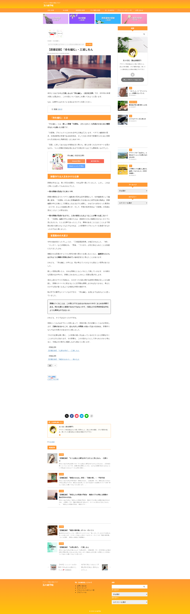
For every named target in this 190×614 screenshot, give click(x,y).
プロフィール (81, 592)
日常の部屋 (51, 10)
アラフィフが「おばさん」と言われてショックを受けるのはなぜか (138, 155)
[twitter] (67, 416)
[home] (60, 435)
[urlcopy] (92, 416)
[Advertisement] (79, 396)
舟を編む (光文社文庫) (75, 155)
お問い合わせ (139, 10)
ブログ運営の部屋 (95, 10)
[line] (87, 416)
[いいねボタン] (50, 365)
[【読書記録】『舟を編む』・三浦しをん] (82, 416)
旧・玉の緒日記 (109, 10)
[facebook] (72, 416)
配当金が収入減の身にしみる (138, 105)
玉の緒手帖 (48, 5)
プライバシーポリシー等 (124, 10)
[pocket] (77, 416)
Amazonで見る (76, 161)
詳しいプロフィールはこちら (133, 80)
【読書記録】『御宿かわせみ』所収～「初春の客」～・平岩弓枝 (82, 478)
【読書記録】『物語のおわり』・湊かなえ (63, 359)
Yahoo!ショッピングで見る (76, 166)
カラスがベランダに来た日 (137, 119)
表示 (60, 109)
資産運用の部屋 (80, 10)
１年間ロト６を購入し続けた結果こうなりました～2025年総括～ (138, 171)
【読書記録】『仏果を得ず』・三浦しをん (63, 351)
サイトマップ (81, 588)
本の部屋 (65, 10)
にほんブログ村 (53, 379)
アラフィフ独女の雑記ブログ (50, 582)
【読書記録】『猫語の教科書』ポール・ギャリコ (76, 530)
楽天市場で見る (95, 161)
